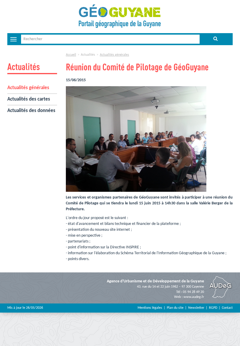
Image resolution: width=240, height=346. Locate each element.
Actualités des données (31, 110)
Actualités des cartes (28, 99)
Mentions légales (150, 308)
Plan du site (175, 308)
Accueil (71, 55)
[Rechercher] (215, 39)
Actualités (23, 66)
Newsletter (196, 308)
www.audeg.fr (194, 297)
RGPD (213, 308)
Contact (227, 308)
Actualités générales (28, 87)
